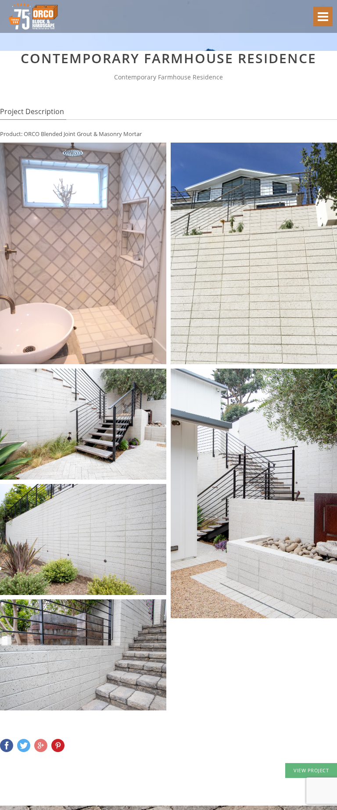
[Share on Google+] (40, 745)
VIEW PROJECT (311, 770)
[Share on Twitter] (23, 745)
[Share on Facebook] (6, 745)
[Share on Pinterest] (58, 745)
